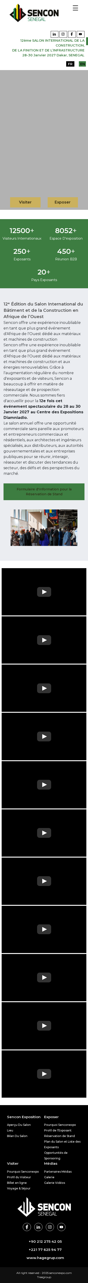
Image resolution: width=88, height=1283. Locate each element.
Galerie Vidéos (54, 1183)
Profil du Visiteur (19, 1177)
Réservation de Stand (59, 1136)
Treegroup (44, 1277)
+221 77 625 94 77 (45, 1249)
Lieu (10, 1130)
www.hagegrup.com (45, 1258)
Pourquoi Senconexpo (60, 1125)
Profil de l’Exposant (58, 1130)
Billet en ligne (17, 1183)
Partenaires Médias (58, 1171)
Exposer (63, 202)
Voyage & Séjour (19, 1188)
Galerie (49, 1177)
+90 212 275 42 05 (45, 1241)
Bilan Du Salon (17, 1136)
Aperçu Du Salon (19, 1125)
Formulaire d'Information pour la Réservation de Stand (44, 491)
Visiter (25, 202)
